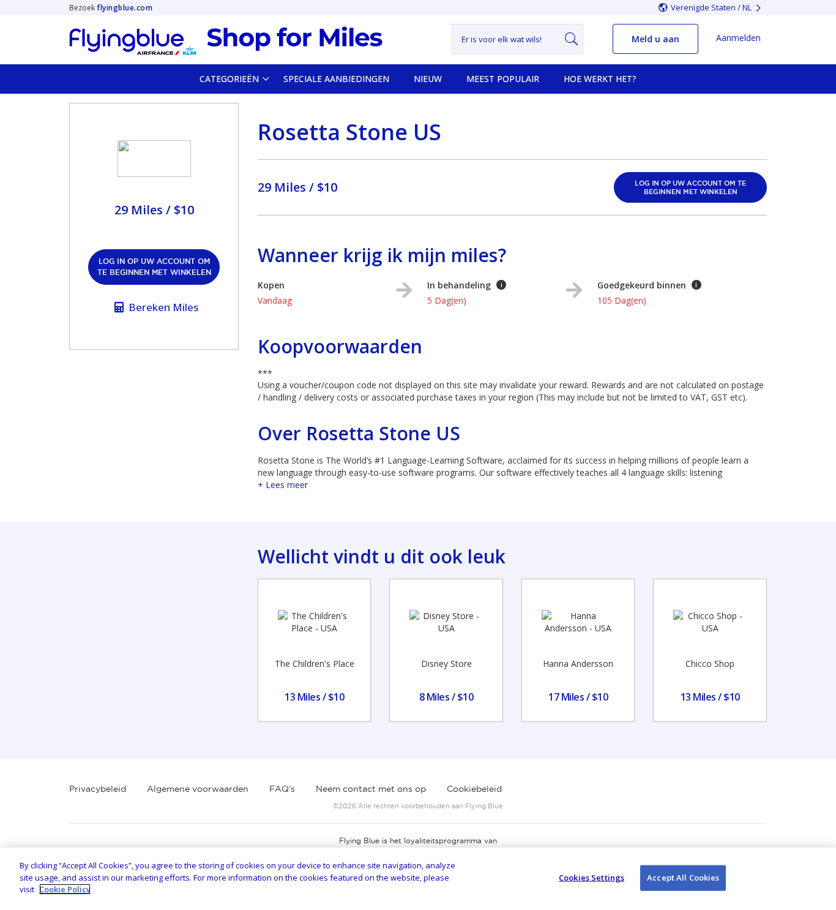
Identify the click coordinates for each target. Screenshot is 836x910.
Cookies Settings (591, 877)
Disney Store (446, 663)
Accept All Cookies (683, 877)
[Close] (816, 877)
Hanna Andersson (578, 663)
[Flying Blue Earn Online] (226, 41)
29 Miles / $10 (297, 187)
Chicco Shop (709, 663)
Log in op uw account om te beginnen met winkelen (154, 266)
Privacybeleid (97, 789)
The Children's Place (314, 663)
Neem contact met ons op (371, 789)
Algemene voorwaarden (197, 789)
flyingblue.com (124, 7)
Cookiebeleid (474, 789)
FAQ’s (282, 789)
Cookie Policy (65, 889)
